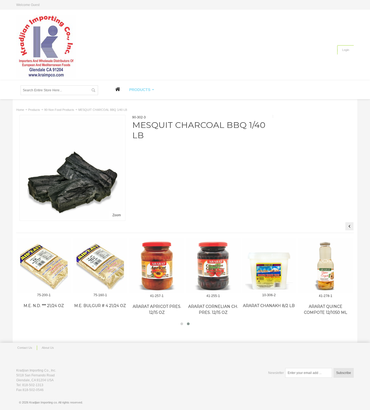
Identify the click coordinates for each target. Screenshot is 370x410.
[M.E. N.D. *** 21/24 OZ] (44, 265)
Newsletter (276, 373)
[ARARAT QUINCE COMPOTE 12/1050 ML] (325, 266)
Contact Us (24, 347)
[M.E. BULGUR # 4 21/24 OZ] (100, 265)
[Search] (93, 90)
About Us (48, 347)
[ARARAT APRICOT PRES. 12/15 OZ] (156, 266)
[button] (181, 324)
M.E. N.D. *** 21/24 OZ (44, 305)
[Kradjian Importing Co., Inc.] (46, 46)
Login (345, 49)
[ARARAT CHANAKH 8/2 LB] (269, 265)
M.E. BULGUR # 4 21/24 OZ (100, 305)
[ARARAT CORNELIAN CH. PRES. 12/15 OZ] (213, 266)
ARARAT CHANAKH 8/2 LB (269, 305)
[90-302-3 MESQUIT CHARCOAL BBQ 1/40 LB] (72, 119)
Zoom (116, 215)
